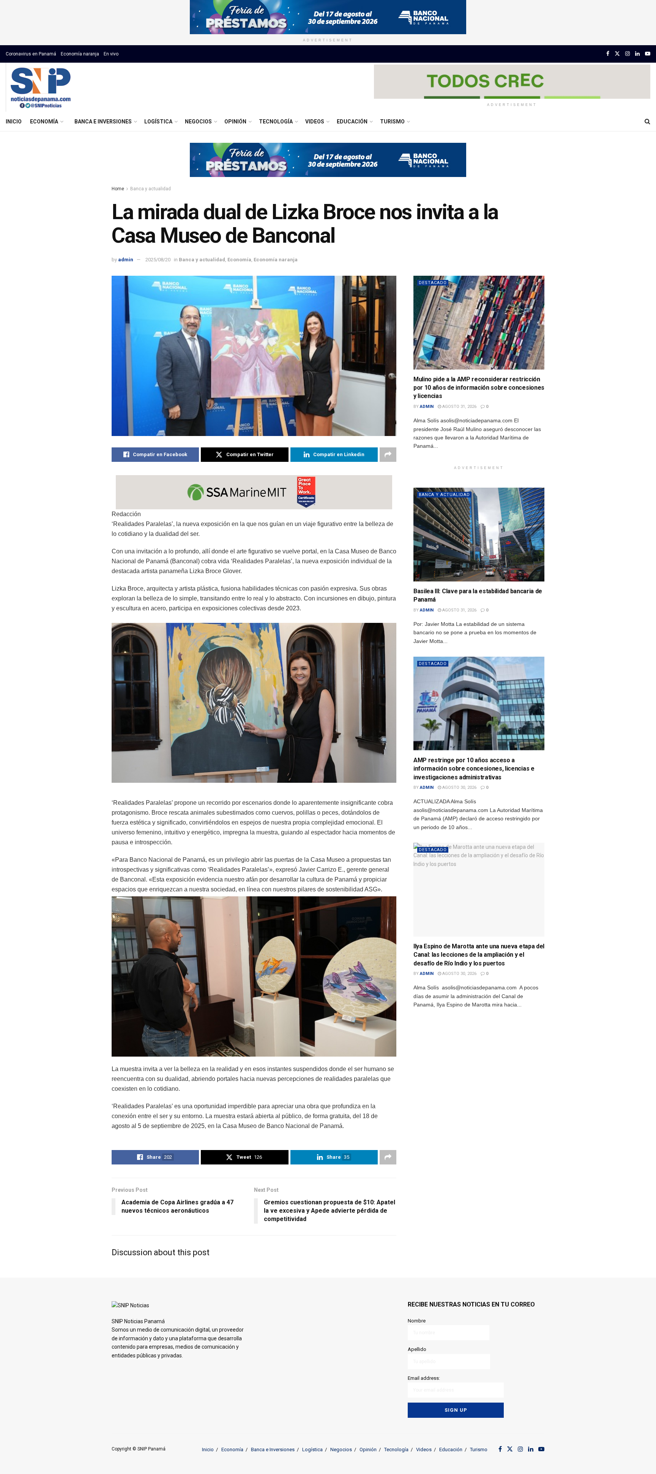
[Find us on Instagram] (627, 54)
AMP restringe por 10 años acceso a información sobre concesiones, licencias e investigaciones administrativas (474, 769)
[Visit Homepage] (40, 87)
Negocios (198, 121)
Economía (44, 121)
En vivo (111, 54)
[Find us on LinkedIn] (637, 54)
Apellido (417, 1349)
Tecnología (276, 121)
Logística (158, 121)
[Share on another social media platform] (388, 454)
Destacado (433, 282)
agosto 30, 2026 (458, 787)
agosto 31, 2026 (458, 406)
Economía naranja (80, 54)
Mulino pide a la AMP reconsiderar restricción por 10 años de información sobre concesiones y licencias (478, 388)
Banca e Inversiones (103, 121)
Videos (314, 121)
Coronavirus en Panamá (31, 54)
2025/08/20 (157, 259)
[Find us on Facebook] (607, 54)
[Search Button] (647, 121)
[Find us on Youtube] (647, 54)
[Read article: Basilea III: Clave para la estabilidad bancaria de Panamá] (478, 534)
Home (118, 188)
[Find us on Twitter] (617, 54)
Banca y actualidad (150, 188)
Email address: (424, 1378)
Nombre (417, 1321)
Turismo (392, 121)
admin (125, 259)
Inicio (14, 121)
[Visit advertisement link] (328, 17)
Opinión (235, 121)
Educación (352, 121)
